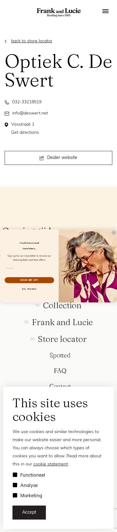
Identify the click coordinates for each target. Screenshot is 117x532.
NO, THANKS (29, 289)
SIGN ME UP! (29, 280)
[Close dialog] (114, 233)
